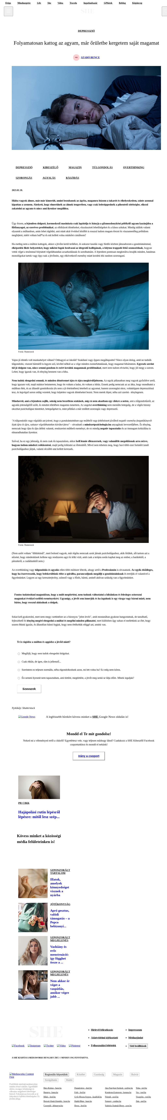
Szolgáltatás (51, 1080)
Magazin (117, 1074)
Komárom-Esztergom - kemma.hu (118, 1092)
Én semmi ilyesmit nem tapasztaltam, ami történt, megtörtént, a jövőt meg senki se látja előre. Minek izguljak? (78, 677)
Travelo (73, 3)
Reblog (122, 3)
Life (39, 3)
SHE (95, 716)
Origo (8, 3)
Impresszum (135, 1029)
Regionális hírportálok (56, 1074)
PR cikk (23, 803)
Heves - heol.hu (80, 1106)
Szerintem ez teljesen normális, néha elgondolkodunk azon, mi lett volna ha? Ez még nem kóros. (71, 669)
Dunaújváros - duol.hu (83, 1088)
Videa (60, 3)
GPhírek (108, 3)
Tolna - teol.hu (141, 1088)
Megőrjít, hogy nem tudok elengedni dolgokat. (45, 653)
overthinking (133, 167)
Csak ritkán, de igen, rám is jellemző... (41, 661)
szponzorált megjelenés (60, 939)
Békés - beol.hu (50, 1097)
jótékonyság (60, 904)
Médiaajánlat (135, 1037)
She (49, 3)
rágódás (72, 177)
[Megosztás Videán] (66, 855)
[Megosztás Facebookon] (144, 190)
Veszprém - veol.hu (143, 1097)
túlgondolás (102, 167)
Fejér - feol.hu (79, 1092)
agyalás (49, 177)
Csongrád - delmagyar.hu (53, 1106)
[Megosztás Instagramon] (44, 855)
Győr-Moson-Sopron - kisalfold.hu (88, 1097)
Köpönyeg (137, 3)
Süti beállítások (138, 1046)
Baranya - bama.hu (51, 1092)
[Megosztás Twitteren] (152, 190)
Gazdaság (99, 1074)
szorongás (24, 177)
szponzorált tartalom (60, 871)
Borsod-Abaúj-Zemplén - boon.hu (57, 1101)
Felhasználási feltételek (103, 1045)
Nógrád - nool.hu (111, 1097)
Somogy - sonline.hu (113, 1101)
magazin (75, 167)
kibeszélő (50, 167)
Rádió (69, 1080)
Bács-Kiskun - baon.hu (52, 1088)
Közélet (81, 1074)
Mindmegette (23, 3)
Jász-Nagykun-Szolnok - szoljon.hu (119, 1088)
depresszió (86, 30)
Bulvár (134, 1074)
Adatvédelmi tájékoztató (104, 1037)
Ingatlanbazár (90, 3)
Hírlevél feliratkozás (102, 1029)
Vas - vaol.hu (141, 1092)
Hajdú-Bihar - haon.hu (83, 1101)
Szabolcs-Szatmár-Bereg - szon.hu (118, 1106)
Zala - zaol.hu (141, 1101)
